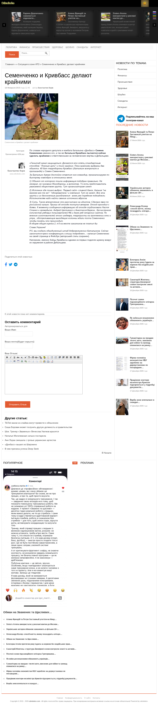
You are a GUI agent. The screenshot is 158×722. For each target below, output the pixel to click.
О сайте (87, 698)
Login (137, 3)
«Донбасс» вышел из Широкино (21, 444)
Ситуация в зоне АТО (29, 64)
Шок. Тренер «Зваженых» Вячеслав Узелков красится (32, 431)
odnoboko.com (34, 701)
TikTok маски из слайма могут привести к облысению (31, 423)
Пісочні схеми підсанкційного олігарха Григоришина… (142, 301)
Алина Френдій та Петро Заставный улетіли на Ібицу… (142, 134)
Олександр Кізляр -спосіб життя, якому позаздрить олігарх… (140, 208)
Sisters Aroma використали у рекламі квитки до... (124, 15)
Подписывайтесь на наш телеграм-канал (140, 118)
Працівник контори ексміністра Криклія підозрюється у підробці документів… (142, 383)
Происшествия (40, 47)
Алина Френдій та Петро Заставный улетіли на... (77, 15)
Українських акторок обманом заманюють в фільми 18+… (141, 190)
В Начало (106, 453)
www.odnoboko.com (17, 174)
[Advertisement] (84, 115)
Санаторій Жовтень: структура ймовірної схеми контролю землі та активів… (141, 283)
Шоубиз (70, 47)
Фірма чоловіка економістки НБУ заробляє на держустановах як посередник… (139, 362)
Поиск (12, 54)
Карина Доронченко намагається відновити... (33, 15)
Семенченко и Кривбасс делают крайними (63, 64)
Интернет (96, 47)
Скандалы (82, 47)
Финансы (24, 47)
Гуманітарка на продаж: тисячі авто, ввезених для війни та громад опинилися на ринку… (142, 341)
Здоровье (57, 47)
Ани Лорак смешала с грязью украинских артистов (30, 440)
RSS (145, 3)
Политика (11, 47)
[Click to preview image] (31, 116)
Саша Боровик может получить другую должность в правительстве (38, 427)
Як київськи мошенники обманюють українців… (142, 319)
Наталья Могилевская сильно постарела (25, 436)
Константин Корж (45, 88)
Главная (9, 64)
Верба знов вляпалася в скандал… (22, 683)
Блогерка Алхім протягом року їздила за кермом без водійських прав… (142, 263)
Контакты (96, 698)
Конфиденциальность (73, 698)
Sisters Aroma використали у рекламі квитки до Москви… (141, 157)
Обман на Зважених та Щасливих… (141, 228)
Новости (8, 3)
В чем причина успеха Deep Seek (22, 449)
